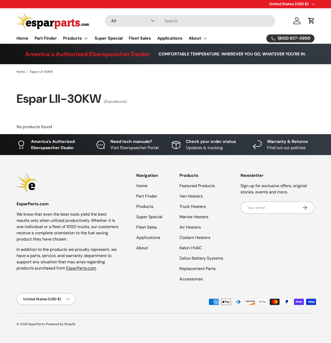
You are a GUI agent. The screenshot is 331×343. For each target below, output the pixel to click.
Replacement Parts (197, 268)
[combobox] (190, 21)
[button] (311, 20)
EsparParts (36, 324)
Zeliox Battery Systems (201, 258)
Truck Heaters (192, 206)
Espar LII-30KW (41, 72)
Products (72, 38)
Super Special (109, 38)
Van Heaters (191, 196)
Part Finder (46, 38)
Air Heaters (190, 227)
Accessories (191, 279)
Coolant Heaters (194, 237)
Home (22, 38)
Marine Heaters (193, 217)
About (195, 38)
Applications (170, 38)
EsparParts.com (81, 268)
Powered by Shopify (61, 324)
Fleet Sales (140, 38)
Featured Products (197, 185)
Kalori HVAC (190, 248)
